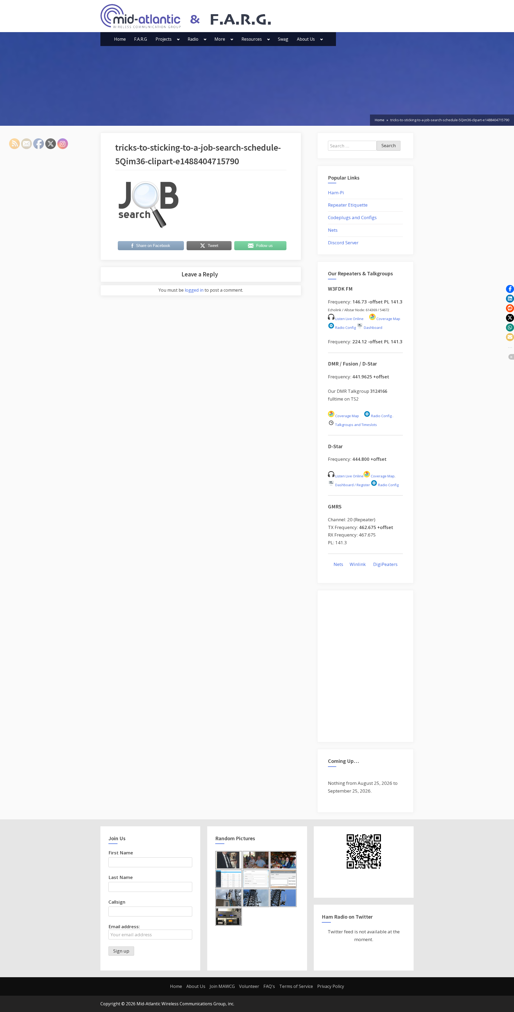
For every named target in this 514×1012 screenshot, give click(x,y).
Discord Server (343, 242)
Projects (164, 39)
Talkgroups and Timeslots (356, 424)
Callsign (116, 902)
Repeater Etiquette (348, 205)
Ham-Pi (336, 192)
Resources (251, 39)
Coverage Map (388, 318)
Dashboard (372, 327)
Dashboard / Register (352, 484)
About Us (306, 39)
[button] (510, 289)
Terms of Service (296, 986)
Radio (193, 39)
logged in (194, 290)
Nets (333, 230)
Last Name (120, 877)
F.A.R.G (140, 39)
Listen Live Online (349, 318)
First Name (120, 853)
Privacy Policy (330, 986)
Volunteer (249, 986)
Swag (283, 39)
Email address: (124, 926)
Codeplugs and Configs (352, 217)
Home (120, 39)
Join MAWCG (222, 986)
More (219, 39)
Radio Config (345, 327)
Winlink (358, 564)
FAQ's (269, 986)
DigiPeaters (385, 564)
